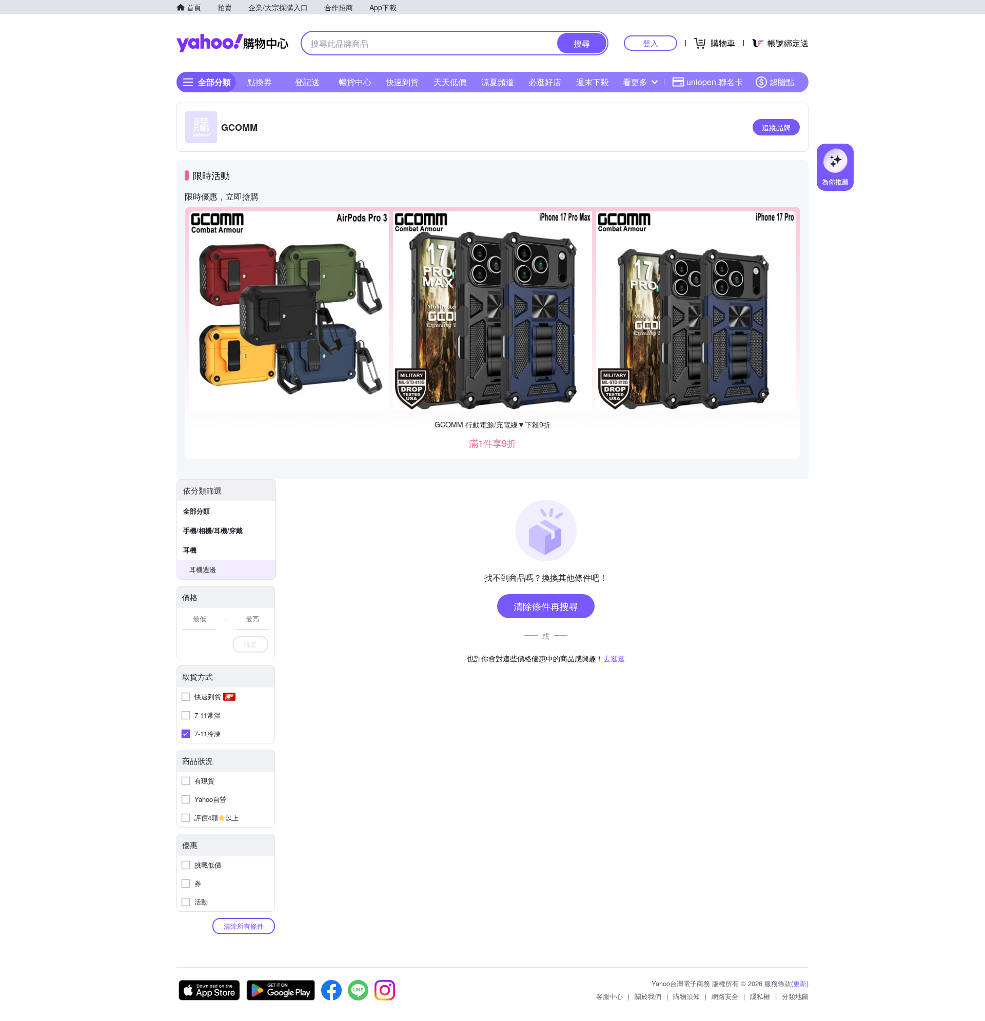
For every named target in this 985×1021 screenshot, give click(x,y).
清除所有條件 (244, 926)
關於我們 (648, 996)
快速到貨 (402, 82)
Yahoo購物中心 (232, 43)
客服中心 (609, 996)
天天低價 (450, 82)
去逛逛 (614, 658)
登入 (650, 42)
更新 (799, 983)
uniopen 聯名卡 (714, 82)
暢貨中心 (355, 82)
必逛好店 (544, 82)
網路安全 (725, 996)
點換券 (259, 82)
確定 (250, 644)
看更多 (635, 82)
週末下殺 (592, 82)
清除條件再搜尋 (546, 606)
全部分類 (196, 511)
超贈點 (782, 82)
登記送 (307, 82)
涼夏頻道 (497, 82)
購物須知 (686, 996)
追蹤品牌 (776, 127)
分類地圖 (795, 996)
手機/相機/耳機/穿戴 (213, 530)
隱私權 (760, 996)
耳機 (189, 550)
